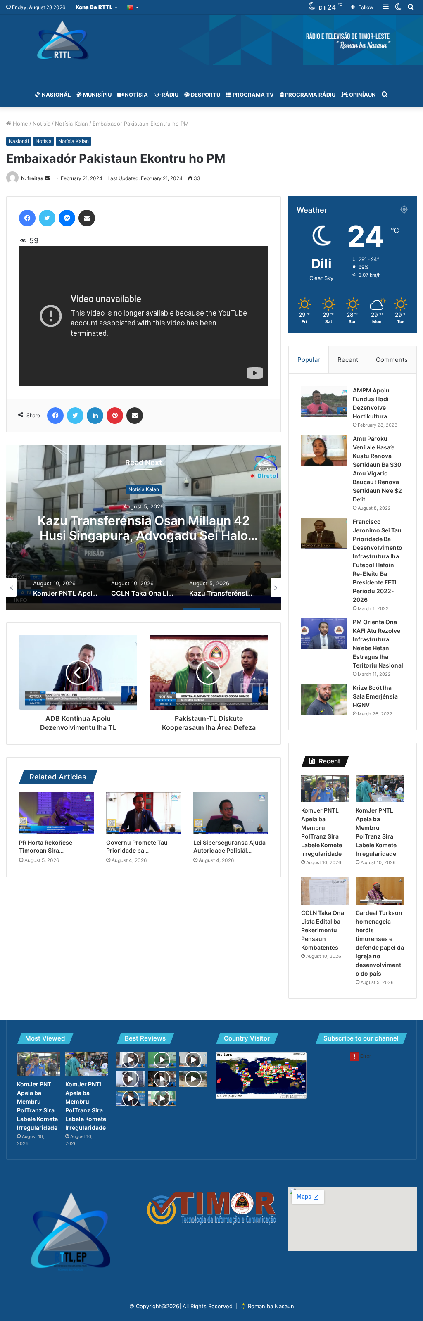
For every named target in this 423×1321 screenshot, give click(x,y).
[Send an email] (47, 178)
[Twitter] (47, 218)
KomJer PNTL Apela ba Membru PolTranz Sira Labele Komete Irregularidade (143, 535)
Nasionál (55, 94)
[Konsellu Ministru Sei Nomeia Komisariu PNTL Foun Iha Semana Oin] (130, 1060)
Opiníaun (362, 94)
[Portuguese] (133, 7)
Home (19, 123)
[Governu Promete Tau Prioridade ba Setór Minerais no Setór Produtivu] (143, 813)
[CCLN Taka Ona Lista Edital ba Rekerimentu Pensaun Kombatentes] (325, 891)
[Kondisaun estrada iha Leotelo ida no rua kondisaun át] (193, 1079)
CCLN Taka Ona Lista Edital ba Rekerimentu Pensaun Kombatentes (322, 930)
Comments (392, 360)
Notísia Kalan (71, 123)
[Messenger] (67, 218)
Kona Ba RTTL (94, 7)
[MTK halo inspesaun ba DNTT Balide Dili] (162, 1079)
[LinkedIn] (95, 415)
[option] (143, 527)
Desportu (205, 94)
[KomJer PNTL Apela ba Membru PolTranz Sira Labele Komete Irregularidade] (325, 788)
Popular (308, 360)
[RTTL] (211, 40)
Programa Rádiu (309, 94)
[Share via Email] (86, 218)
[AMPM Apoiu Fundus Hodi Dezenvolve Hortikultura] (324, 401)
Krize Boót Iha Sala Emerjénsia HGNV (375, 696)
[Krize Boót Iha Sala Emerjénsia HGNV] (324, 699)
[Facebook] (27, 218)
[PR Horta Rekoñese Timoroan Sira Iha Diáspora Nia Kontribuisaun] (56, 813)
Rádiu (169, 94)
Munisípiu (97, 94)
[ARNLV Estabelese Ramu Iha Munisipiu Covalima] (162, 1098)
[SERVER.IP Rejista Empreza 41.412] (193, 1059)
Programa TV (252, 94)
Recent (347, 360)
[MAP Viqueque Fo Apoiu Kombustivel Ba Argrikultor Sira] (162, 1060)
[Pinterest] (115, 415)
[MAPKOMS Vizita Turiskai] (130, 1098)
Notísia (136, 94)
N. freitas (32, 178)
